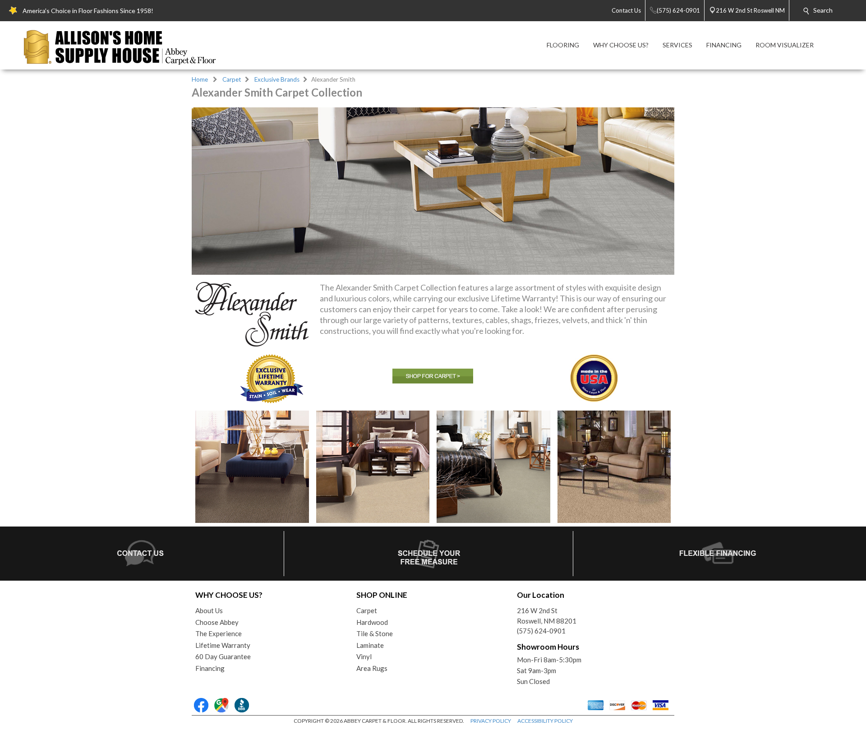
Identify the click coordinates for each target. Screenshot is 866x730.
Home (200, 79)
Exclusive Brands (276, 79)
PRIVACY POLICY (490, 720)
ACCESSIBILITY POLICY (545, 720)
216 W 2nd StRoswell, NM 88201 (546, 615)
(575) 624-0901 (541, 631)
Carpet (231, 79)
